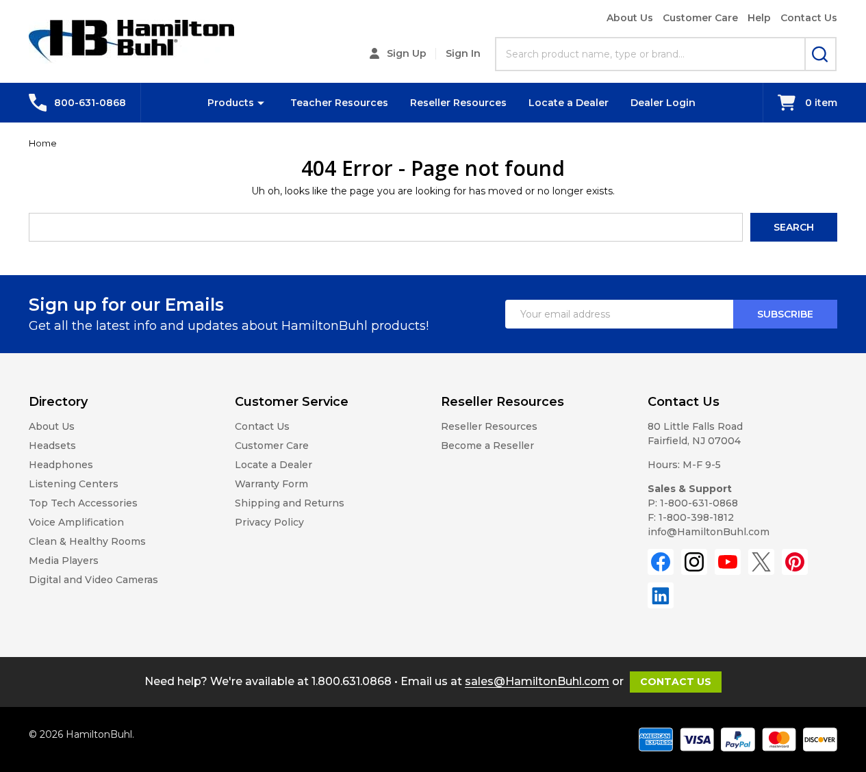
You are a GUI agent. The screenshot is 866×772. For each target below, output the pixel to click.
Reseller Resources (458, 102)
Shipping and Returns (289, 503)
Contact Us (808, 18)
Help (759, 18)
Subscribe (785, 314)
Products (230, 102)
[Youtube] (728, 562)
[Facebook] (661, 562)
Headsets (52, 445)
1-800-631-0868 (699, 503)
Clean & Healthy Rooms (87, 541)
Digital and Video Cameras (93, 580)
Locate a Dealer (568, 102)
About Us (630, 18)
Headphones (61, 465)
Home (43, 143)
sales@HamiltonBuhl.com (537, 681)
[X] (761, 562)
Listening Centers (73, 484)
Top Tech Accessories (83, 503)
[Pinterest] (795, 562)
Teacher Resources (339, 102)
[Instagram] (694, 562)
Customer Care (700, 18)
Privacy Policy (269, 522)
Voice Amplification (76, 522)
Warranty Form (271, 484)
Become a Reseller (487, 445)
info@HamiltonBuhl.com (708, 532)
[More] (260, 103)
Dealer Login (663, 102)
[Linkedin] (661, 595)
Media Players (64, 560)
